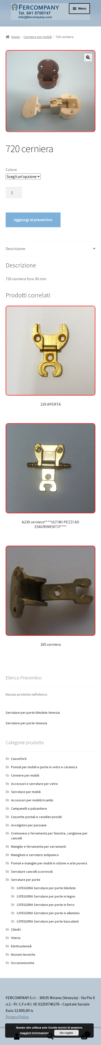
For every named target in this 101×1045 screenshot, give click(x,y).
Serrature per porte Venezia (26, 723)
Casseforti (18, 758)
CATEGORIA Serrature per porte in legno (46, 896)
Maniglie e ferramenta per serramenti (38, 846)
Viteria (15, 938)
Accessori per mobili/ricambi (32, 800)
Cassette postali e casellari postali (36, 817)
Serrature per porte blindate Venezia (33, 712)
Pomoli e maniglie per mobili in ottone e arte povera (49, 863)
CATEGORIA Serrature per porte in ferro (46, 904)
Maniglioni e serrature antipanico (35, 855)
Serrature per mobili (26, 792)
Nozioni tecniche (23, 954)
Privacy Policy (17, 1016)
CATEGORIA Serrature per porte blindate (46, 888)
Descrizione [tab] (15, 248)
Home (15, 37)
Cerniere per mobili (38, 37)
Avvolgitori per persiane (29, 825)
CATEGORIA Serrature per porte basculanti (48, 921)
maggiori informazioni (34, 1033)
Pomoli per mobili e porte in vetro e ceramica (44, 767)
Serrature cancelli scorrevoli (32, 871)
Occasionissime (22, 963)
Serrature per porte (25, 879)
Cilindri (16, 929)
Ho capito (66, 1033)
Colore (11, 169)
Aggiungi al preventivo (33, 219)
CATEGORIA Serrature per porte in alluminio (48, 913)
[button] (88, 57)
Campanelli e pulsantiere (29, 808)
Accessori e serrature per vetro (34, 783)
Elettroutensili (21, 946)
